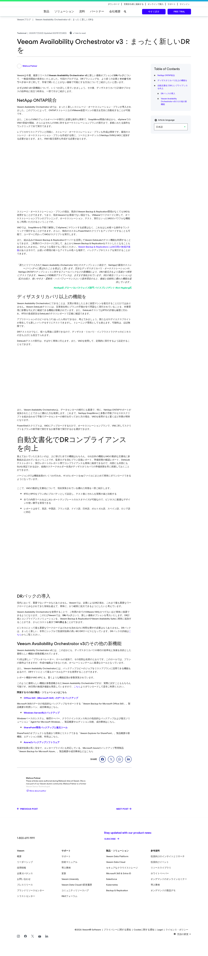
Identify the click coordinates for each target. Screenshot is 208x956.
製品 (46, 11)
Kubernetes (112, 885)
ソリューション (64, 11)
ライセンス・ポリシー (177, 929)
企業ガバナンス (25, 873)
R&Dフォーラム (69, 896)
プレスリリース (25, 885)
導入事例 (66, 868)
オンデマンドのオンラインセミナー (169, 879)
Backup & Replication (117, 890)
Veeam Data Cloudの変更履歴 (77, 885)
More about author (37, 790)
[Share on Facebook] (102, 759)
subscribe (110, 839)
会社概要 (115, 11)
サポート (66, 856)
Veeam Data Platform (117, 856)
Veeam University (70, 879)
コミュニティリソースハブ (75, 890)
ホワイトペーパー (160, 873)
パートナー (97, 11)
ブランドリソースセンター (30, 890)
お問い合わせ (24, 879)
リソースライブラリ (161, 868)
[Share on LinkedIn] (128, 759)
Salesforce (111, 879)
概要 (19, 856)
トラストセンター (26, 896)
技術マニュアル (69, 862)
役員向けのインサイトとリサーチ (168, 856)
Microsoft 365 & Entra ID (118, 873)
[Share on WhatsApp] (119, 759)
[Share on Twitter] (111, 759)
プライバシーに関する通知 (117, 929)
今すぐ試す (153, 11)
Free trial (179, 11)
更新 (64, 873)
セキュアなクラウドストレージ (122, 868)
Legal (160, 929)
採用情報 (21, 868)
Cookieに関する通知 (144, 929)
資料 (82, 11)
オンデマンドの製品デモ (163, 890)
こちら (77, 687)
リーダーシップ (25, 862)
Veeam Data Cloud (115, 862)
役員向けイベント (160, 862)
